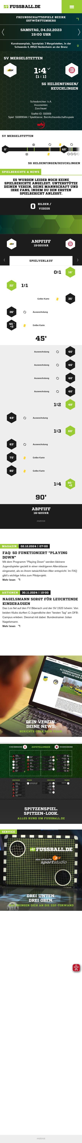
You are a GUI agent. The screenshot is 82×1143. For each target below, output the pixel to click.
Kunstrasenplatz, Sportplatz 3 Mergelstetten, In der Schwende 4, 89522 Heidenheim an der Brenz (41, 45)
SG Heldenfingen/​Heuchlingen (60, 86)
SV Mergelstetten (23, 58)
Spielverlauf (41, 260)
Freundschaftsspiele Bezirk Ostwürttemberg (41, 19)
